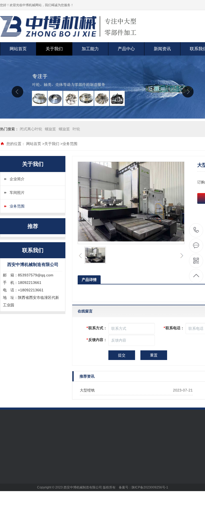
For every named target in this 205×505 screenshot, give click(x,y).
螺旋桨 (50, 129)
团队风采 (44, 483)
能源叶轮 (81, 483)
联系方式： (96, 328)
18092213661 (196, 230)
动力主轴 (81, 491)
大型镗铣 (87, 390)
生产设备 (44, 467)
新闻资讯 (162, 48)
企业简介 (17, 179)
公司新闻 (118, 467)
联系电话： (174, 328)
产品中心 (126, 48)
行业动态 (118, 475)
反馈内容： (96, 340)
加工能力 (90, 48)
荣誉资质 (44, 475)
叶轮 (76, 129)
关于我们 (54, 48)
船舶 (78, 475)
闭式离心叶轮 (31, 129)
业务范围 (69, 144)
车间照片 (17, 192)
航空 (78, 467)
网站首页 (18, 48)
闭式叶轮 (81, 499)
